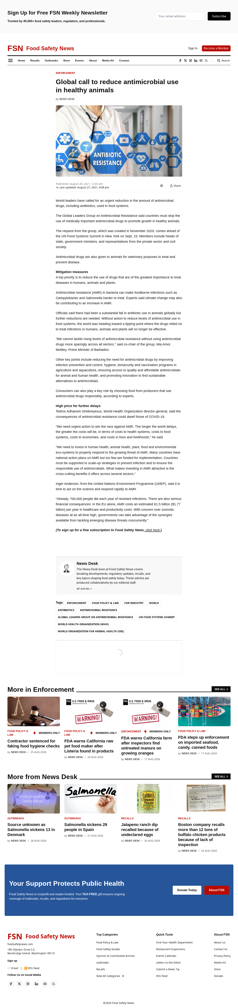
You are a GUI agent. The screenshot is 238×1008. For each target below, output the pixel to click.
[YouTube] (201, 60)
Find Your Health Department (174, 942)
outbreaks (15, 818)
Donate (218, 976)
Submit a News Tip (168, 969)
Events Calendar (166, 956)
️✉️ (12, 968)
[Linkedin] (195, 60)
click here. (153, 530)
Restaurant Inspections (170, 949)
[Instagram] (190, 60)
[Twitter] (185, 60)
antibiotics (66, 610)
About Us (219, 942)
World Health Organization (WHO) (83, 624)
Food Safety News (123, 1003)
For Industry (134, 603)
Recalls (127, 818)
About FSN (216, 890)
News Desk (67, 99)
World (154, 603)
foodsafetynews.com (20, 944)
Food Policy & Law (105, 603)
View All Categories (108, 976)
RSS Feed (162, 976)
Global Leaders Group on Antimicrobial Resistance (95, 617)
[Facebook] (180, 60)
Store (217, 969)
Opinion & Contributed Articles (115, 956)
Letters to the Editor (168, 962)
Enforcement (65, 73)
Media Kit (220, 962)
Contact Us (220, 949)
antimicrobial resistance (98, 610)
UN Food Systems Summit (157, 617)
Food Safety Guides (108, 949)
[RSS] (206, 60)
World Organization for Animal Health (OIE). (91, 631)
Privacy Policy (222, 956)
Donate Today (187, 890)
